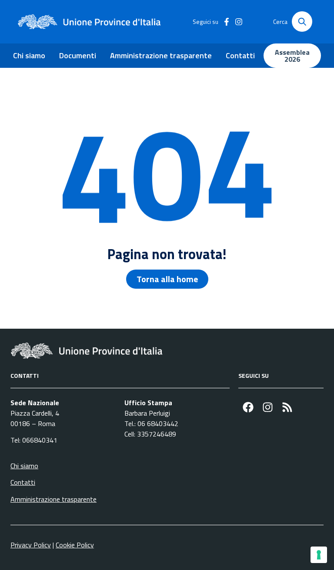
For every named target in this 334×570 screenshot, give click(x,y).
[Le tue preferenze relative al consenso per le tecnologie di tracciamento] (319, 555)
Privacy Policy (30, 545)
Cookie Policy (75, 545)
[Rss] (287, 407)
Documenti (77, 55)
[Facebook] (248, 407)
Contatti (240, 55)
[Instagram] (267, 407)
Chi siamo (29, 55)
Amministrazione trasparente (161, 55)
